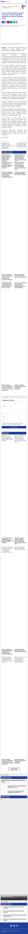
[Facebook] (23, 6)
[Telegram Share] (11, 22)
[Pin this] (8, 22)
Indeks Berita (4, 932)
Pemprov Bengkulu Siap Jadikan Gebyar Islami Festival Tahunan (20, 276)
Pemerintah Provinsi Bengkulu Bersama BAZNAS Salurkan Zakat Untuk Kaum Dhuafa (20, 144)
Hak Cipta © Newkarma (6, 930)
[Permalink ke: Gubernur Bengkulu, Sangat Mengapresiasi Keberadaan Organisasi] (20, 332)
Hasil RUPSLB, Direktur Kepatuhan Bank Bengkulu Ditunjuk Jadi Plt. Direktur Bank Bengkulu (7, 165)
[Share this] (3, 22)
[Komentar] (16, 22)
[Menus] (26, 1)
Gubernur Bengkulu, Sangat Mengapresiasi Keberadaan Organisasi (20, 761)
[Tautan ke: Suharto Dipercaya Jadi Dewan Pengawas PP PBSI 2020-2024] (14, 849)
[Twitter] (25, 6)
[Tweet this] (5, 22)
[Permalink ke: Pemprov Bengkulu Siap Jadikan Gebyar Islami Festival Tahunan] (20, 222)
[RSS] (23, 8)
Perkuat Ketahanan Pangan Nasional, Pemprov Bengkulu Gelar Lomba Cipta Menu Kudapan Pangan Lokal (20, 540)
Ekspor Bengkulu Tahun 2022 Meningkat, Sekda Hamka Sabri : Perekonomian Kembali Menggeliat (7, 387)
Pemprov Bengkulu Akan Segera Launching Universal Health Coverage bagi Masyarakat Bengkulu (7, 277)
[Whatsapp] (14, 22)
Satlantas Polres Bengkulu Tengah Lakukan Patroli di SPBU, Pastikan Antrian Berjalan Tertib (7, 145)
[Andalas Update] (6, 1)
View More (14, 769)
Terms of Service (16, 930)
